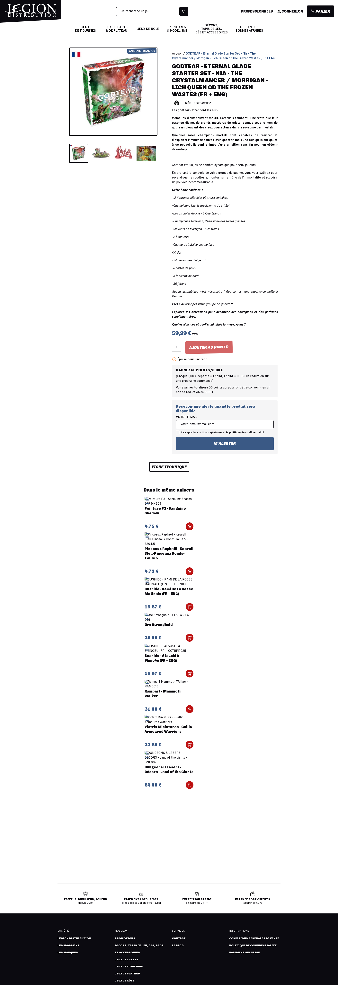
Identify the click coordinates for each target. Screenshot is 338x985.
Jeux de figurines (129, 966)
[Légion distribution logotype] (30, 13)
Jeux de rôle (124, 980)
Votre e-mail (186, 417)
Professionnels (257, 11)
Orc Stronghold (159, 625)
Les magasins (68, 945)
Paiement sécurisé (244, 952)
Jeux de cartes (126, 959)
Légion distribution (74, 938)
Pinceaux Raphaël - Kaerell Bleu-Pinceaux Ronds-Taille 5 (169, 553)
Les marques (68, 952)
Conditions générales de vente (254, 938)
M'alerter (206, 441)
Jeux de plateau (127, 973)
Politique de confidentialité (253, 945)
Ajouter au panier (209, 347)
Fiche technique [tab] (169, 467)
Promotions (125, 938)
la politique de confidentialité (245, 432)
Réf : (189, 104)
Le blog (178, 945)
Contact (179, 938)
